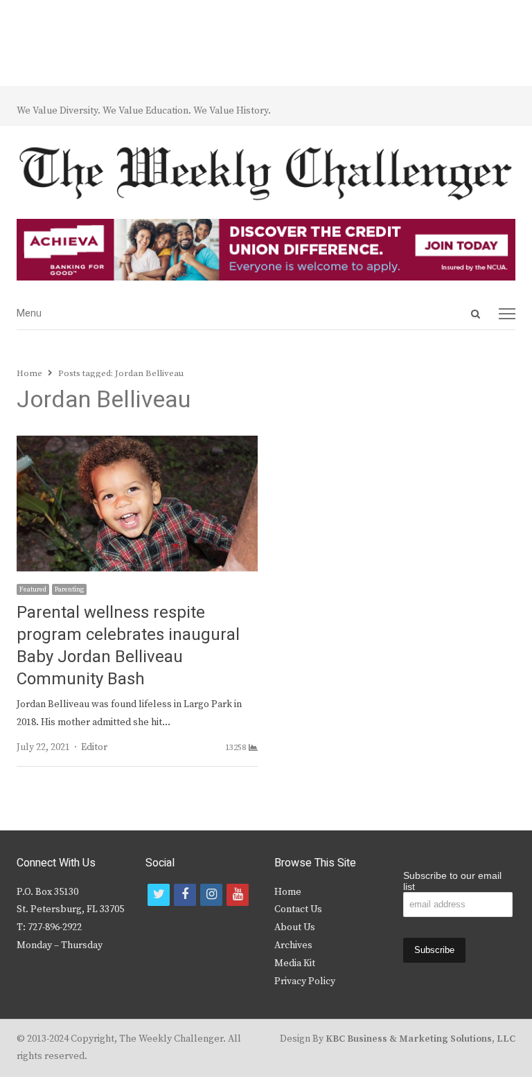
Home (287, 892)
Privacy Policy (304, 981)
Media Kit (294, 963)
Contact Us (298, 909)
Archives (293, 945)
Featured (32, 589)
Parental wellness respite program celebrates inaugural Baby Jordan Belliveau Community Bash (128, 645)
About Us (294, 927)
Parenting (69, 589)
